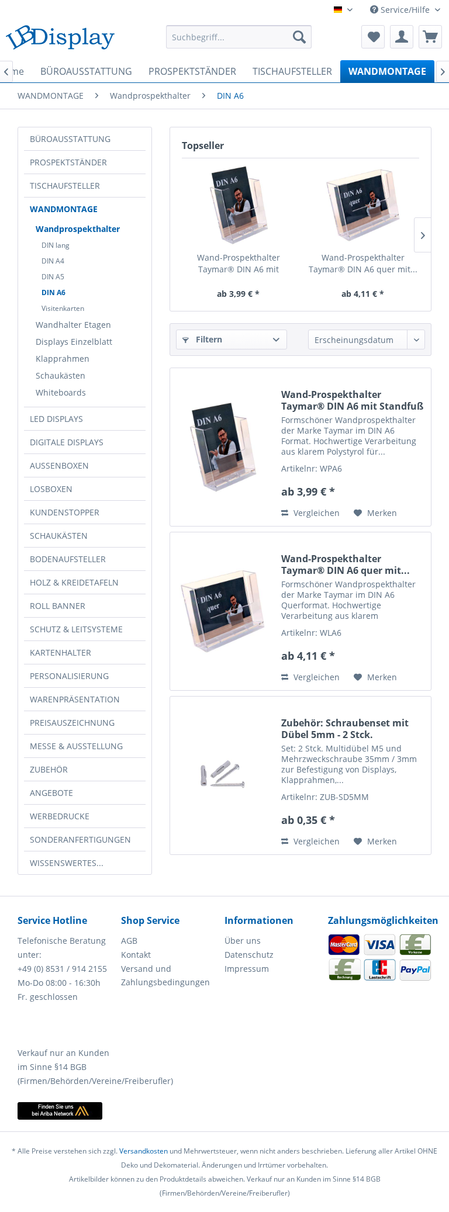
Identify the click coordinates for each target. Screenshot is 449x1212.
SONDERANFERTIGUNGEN (80, 839)
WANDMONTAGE (64, 208)
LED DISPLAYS (56, 418)
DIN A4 (53, 261)
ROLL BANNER (57, 605)
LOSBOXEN (51, 488)
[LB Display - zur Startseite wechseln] (60, 39)
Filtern (208, 339)
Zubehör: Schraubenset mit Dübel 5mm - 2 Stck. (345, 728)
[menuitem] (239, 37)
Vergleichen (315, 512)
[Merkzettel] (373, 37)
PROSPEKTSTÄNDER (68, 162)
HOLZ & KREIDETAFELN (74, 582)
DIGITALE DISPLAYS (66, 442)
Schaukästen (60, 375)
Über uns (242, 940)
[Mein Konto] (401, 37)
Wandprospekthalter (78, 228)
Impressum (246, 968)
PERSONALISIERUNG (69, 675)
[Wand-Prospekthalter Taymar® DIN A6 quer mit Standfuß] (362, 205)
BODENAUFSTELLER (68, 559)
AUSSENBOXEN (59, 465)
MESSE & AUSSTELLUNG (76, 746)
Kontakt (136, 954)
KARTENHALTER (60, 652)
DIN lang (56, 245)
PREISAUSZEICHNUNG (72, 722)
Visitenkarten (63, 308)
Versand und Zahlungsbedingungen (165, 975)
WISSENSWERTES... (66, 862)
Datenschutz (249, 954)
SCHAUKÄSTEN (59, 535)
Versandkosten (143, 1151)
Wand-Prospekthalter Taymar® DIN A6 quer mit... (363, 263)
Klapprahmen (62, 358)
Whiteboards (61, 392)
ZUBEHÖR (49, 769)
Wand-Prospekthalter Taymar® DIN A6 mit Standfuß (238, 263)
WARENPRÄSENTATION (75, 699)
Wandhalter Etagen (73, 324)
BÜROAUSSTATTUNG (70, 138)
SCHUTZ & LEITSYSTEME (76, 629)
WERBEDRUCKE (59, 816)
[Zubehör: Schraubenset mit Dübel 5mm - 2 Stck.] (223, 775)
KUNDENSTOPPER (64, 512)
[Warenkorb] (430, 37)
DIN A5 (53, 277)
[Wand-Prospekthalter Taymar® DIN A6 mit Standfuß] (238, 205)
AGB (129, 940)
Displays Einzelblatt (74, 341)
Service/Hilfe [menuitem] (405, 9)
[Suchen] (299, 37)
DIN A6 (53, 292)
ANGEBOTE (51, 792)
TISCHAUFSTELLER (65, 185)
